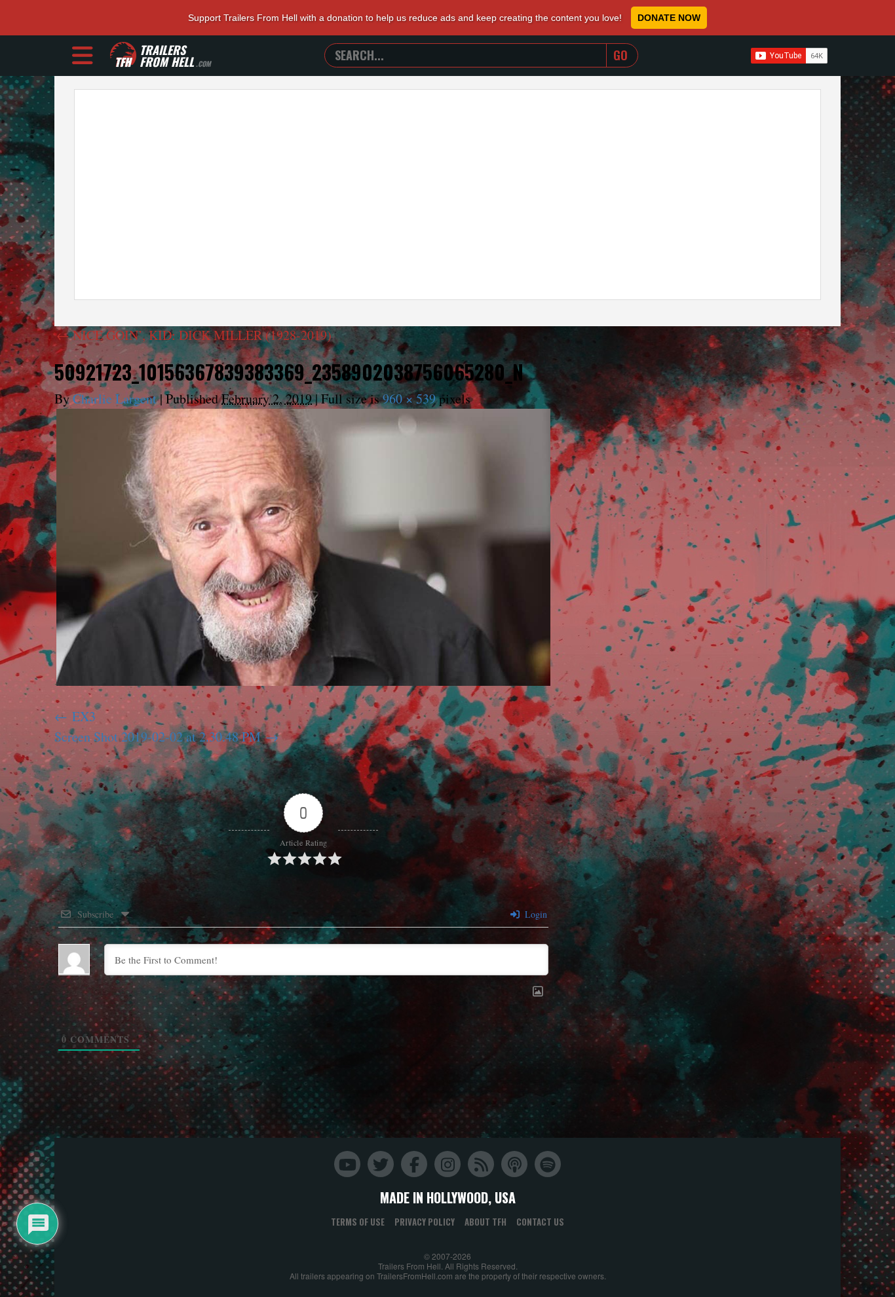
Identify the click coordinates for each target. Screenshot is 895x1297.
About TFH (485, 1221)
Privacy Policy (424, 1221)
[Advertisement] (447, 194)
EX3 (84, 716)
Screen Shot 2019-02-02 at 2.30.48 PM (157, 736)
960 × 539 (409, 398)
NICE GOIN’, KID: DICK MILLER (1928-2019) (194, 335)
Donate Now (669, 17)
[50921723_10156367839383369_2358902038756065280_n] (303, 547)
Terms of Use (358, 1221)
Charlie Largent (115, 398)
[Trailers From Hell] (123, 55)
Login (534, 914)
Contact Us (540, 1221)
